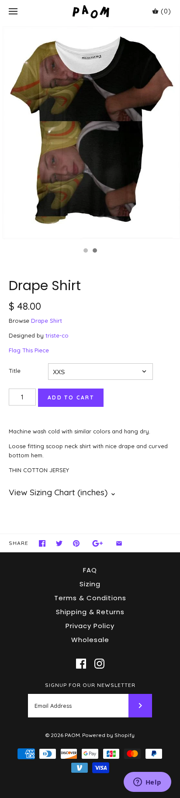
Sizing (90, 583)
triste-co (57, 335)
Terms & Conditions (90, 597)
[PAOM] (90, 11)
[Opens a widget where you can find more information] (147, 783)
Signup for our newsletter (90, 685)
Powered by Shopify (108, 735)
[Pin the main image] (76, 543)
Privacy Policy (90, 625)
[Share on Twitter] (59, 543)
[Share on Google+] (97, 543)
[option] (90, 133)
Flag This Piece (29, 350)
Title (15, 370)
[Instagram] (99, 664)
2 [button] (94, 251)
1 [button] (85, 251)
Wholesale (90, 639)
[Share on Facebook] (42, 543)
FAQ (90, 570)
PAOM (72, 735)
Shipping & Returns (90, 611)
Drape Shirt (46, 320)
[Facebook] (81, 664)
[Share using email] (119, 543)
